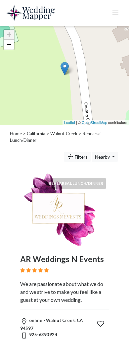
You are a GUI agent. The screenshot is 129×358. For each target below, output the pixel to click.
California (36, 133)
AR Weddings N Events (62, 259)
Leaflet (69, 122)
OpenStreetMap (94, 122)
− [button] (9, 44)
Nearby (103, 157)
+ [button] (9, 34)
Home (16, 133)
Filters (81, 157)
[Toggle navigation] (115, 13)
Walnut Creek (63, 133)
